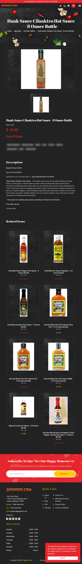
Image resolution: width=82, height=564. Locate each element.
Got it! (63, 558)
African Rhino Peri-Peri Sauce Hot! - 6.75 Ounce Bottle (23, 380)
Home (9, 31)
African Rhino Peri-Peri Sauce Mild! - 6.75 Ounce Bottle (58, 380)
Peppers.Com (27, 560)
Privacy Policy (60, 504)
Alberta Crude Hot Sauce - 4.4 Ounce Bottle (23, 427)
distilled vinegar (28, 145)
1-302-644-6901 (15, 508)
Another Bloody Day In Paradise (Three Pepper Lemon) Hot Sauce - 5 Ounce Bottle (58, 435)
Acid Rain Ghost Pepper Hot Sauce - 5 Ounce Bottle (23, 272)
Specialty (17, 31)
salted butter (30, 149)
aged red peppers (13, 145)
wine (21, 149)
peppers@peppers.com (19, 511)
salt (44, 145)
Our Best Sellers (29, 31)
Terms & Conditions (62, 508)
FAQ (46, 504)
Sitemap (48, 508)
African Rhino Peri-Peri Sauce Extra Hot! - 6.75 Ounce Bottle (58, 326)
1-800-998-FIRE (18, 504)
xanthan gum (12, 149)
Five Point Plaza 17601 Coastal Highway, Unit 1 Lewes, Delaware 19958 (17, 498)
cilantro (59, 145)
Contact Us (59, 495)
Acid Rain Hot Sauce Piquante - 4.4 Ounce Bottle (58, 272)
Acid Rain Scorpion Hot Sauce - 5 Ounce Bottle (23, 326)
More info (51, 554)
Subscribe (63, 474)
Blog (46, 501)
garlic (38, 145)
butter (51, 145)
